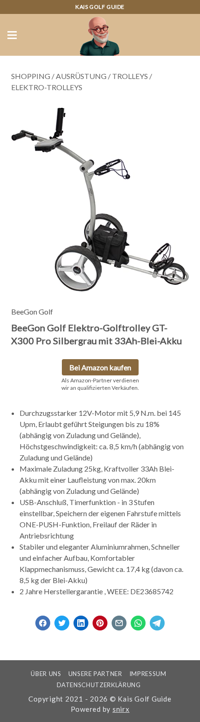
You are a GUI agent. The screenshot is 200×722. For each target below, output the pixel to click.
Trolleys (130, 76)
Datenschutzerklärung (99, 685)
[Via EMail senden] (119, 620)
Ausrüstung (81, 76)
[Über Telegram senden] (157, 620)
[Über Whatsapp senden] (138, 620)
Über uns (46, 673)
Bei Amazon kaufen (100, 367)
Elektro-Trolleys (46, 87)
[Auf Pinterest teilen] (100, 620)
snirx (121, 709)
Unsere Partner (95, 673)
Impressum (148, 673)
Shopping (30, 76)
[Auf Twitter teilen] (61, 620)
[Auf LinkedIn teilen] (80, 620)
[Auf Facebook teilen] (42, 620)
